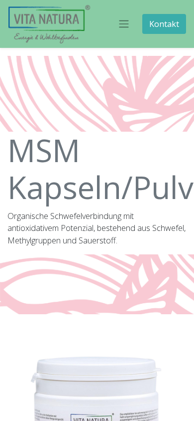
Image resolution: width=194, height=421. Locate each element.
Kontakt (164, 23)
